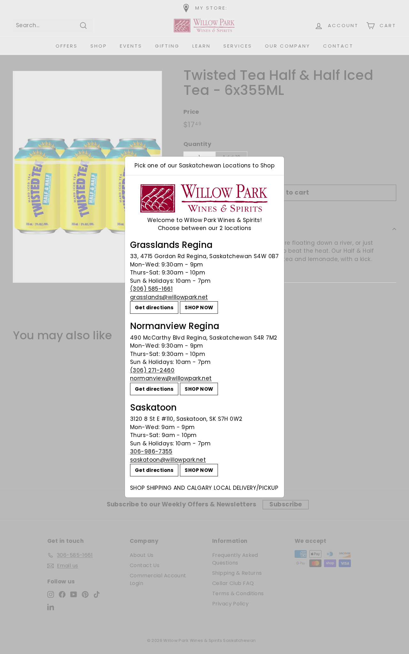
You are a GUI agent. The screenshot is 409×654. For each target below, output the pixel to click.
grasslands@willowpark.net (169, 297)
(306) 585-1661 (151, 289)
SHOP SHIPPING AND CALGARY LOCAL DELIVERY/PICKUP (204, 488)
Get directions (154, 307)
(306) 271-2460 (152, 370)
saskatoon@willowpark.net (168, 460)
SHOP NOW (199, 307)
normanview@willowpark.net (171, 378)
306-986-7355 (151, 451)
